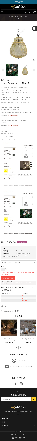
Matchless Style (21, 434)
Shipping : (6, 253)
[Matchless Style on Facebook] (15, 384)
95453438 (21, 360)
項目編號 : (6, 251)
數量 (2, 266)
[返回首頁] (18, 19)
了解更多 (18, 414)
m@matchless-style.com (21, 366)
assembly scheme (13, 115)
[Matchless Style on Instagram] (21, 384)
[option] (25, 70)
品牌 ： (5, 248)
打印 (18, 311)
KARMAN (18, 248)
